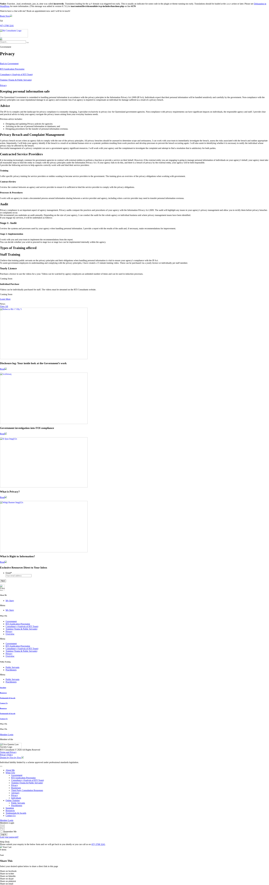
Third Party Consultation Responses (27, 790)
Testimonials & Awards (7, 698)
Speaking (3, 687)
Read (2, 369)
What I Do (10, 773)
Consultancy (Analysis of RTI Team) (22, 626)
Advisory (15, 793)
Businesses (16, 788)
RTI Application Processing (12, 69)
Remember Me (10, 831)
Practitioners (11, 670)
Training (16, 80)
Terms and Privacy (8, 752)
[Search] (27, 42)
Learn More (5, 299)
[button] (4, 306)
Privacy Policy (6, 755)
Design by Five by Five (10, 757)
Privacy (3, 85)
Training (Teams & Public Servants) (21, 629)
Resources (3, 693)
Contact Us (4, 703)
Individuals (16, 798)
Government (11, 621)
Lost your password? (9, 837)
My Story (10, 600)
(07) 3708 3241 (7, 25)
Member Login (6, 734)
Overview (10, 634)
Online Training (13, 800)
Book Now (5, 16)
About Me (10, 770)
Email (9, 573)
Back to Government (9, 63)
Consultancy (16, 74)
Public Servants (12, 667)
